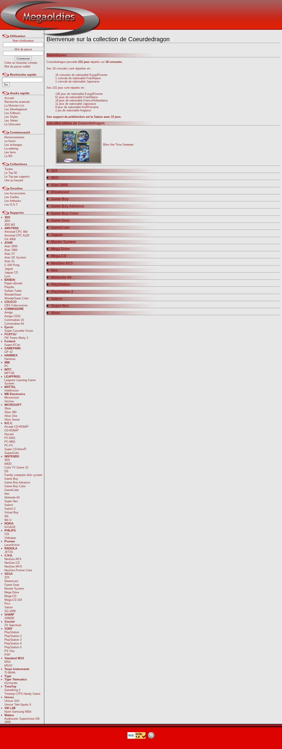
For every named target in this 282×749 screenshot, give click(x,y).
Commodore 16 (14, 320)
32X (6, 577)
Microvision (11, 397)
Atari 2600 (10, 246)
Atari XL (9, 261)
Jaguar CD (11, 272)
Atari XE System (15, 257)
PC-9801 (9, 441)
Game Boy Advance (17, 482)
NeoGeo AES (12, 559)
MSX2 (8, 665)
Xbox (7, 408)
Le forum (10, 141)
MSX (7, 661)
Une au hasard (13, 180)
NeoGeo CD (12, 562)
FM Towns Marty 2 (16, 337)
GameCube (11, 490)
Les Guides (11, 197)
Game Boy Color (15, 486)
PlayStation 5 (13, 647)
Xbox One (10, 416)
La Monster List (14, 105)
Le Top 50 (10, 172)
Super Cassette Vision (18, 330)
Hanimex (10, 359)
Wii (6, 516)
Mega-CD (10, 596)
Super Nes (11, 501)
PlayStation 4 (13, 643)
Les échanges (13, 144)
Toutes (8, 169)
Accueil (9, 98)
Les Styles (11, 116)
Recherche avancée (17, 101)
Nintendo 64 (12, 497)
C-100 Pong (11, 265)
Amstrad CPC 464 (16, 231)
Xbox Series (12, 419)
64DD (7, 463)
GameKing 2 (12, 690)
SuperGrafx (11, 453)
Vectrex (9, 401)
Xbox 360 (10, 412)
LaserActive (12, 545)
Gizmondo (10, 683)
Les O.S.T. (11, 204)
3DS (7, 460)
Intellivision (11, 390)
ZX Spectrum (12, 625)
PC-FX (8, 445)
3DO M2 (9, 224)
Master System (14, 588)
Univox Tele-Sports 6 (17, 704)
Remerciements (14, 137)
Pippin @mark (13, 283)
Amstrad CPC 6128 (16, 235)
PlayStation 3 (13, 639)
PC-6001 (9, 438)
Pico (7, 603)
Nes (6, 493)
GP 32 (8, 352)
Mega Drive (11, 592)
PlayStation (11, 632)
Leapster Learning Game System (20, 381)
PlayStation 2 (13, 636)
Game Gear (11, 584)
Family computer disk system (23, 475)
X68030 (9, 618)
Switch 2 (9, 508)
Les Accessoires (15, 193)
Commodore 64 (14, 323)
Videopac (10, 537)
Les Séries (11, 120)
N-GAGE (10, 527)
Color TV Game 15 (16, 467)
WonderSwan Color (16, 298)
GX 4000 (10, 239)
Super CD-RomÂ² (15, 449)
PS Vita (9, 651)
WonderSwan (12, 294)
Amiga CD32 (12, 316)
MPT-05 (9, 373)
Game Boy (11, 478)
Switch (8, 505)
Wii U (7, 520)
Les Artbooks (12, 200)
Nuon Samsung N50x (18, 711)
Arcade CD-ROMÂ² (16, 426)
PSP (7, 654)
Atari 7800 (10, 250)
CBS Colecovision (16, 305)
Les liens (10, 152)
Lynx (7, 276)
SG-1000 (10, 611)
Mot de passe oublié (17, 66)
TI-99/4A (9, 672)
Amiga (8, 312)
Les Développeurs (15, 109)
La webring (11, 148)
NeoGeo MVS (13, 566)
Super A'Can (12, 344)
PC (6, 366)
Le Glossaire (12, 124)
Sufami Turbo (13, 290)
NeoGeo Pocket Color (18, 570)
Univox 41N (11, 700)
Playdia (9, 287)
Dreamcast (11, 581)
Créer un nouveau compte (20, 62)
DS (6, 471)
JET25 (8, 552)
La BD (8, 156)
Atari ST (9, 253)
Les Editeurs (12, 113)
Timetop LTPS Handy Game (22, 693)
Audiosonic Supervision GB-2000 (22, 720)
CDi (6, 534)
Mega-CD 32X (13, 599)
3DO (7, 221)
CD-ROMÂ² (11, 430)
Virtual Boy (11, 512)
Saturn (8, 607)
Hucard (8, 434)
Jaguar (8, 268)
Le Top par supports (17, 176)
